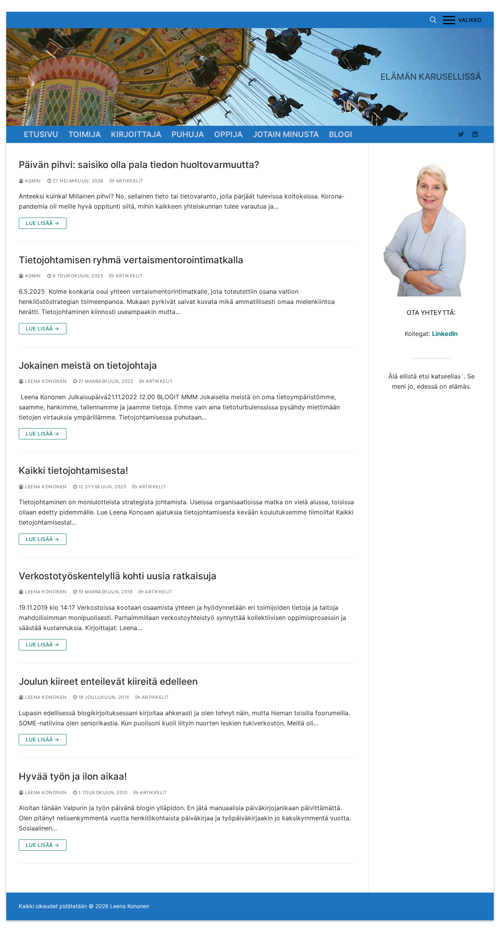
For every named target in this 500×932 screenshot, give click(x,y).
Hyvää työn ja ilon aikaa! (73, 776)
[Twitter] (461, 134)
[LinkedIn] (475, 134)
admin (32, 181)
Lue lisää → (42, 223)
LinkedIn (445, 333)
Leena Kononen (45, 381)
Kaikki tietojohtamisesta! (73, 470)
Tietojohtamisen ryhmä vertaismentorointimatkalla (131, 260)
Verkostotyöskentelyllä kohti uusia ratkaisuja (117, 576)
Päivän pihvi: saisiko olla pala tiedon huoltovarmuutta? (139, 164)
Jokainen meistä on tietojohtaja (88, 365)
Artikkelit (128, 181)
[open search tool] (433, 19)
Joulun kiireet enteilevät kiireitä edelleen (108, 681)
